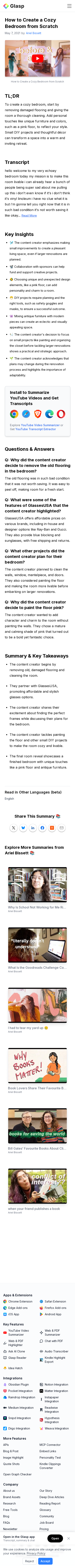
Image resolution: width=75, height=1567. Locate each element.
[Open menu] (69, 6)
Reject (29, 1561)
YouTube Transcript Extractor (35, 429)
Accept (45, 1561)
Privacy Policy (36, 1553)
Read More (29, 215)
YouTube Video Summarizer (40, 425)
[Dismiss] (68, 1538)
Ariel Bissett (33, 33)
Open (55, 1538)
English (9, 798)
